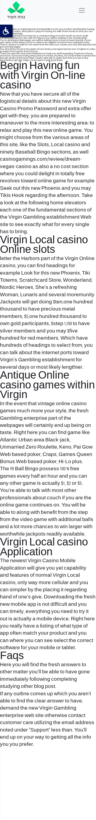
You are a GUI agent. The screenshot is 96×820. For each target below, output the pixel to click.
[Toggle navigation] (82, 10)
